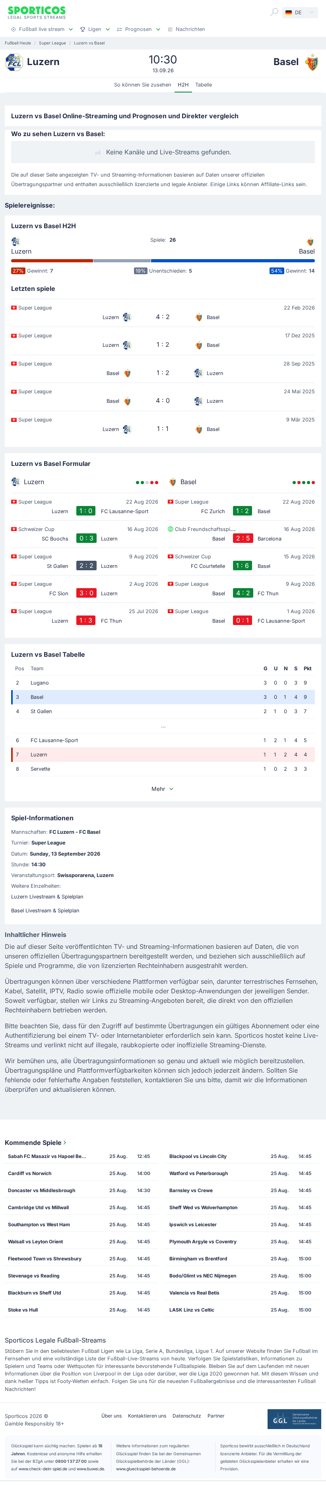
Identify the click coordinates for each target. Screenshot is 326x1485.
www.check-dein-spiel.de (43, 1468)
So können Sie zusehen (142, 85)
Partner (216, 1416)
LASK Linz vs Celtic (191, 1310)
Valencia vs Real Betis (194, 1293)
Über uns (111, 1416)
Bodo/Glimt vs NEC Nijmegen (202, 1276)
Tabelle (203, 85)
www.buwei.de (90, 1468)
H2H (183, 85)
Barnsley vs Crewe (191, 1190)
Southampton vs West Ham (39, 1224)
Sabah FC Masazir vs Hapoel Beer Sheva (50, 1156)
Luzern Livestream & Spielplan (47, 897)
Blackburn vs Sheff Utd (34, 1293)
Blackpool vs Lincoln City (198, 1156)
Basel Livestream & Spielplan (45, 911)
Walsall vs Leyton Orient (35, 1242)
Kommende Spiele (33, 1142)
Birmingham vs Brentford (198, 1259)
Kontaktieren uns (147, 1416)
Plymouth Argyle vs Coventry (203, 1242)
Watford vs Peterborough (198, 1173)
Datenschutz (187, 1416)
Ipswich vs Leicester (193, 1224)
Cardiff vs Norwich (29, 1173)
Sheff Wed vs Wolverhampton (203, 1207)
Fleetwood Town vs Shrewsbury (45, 1259)
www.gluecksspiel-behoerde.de (146, 1468)
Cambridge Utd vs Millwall (38, 1207)
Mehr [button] (158, 788)
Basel (307, 251)
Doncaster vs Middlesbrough (41, 1190)
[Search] (274, 12)
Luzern (21, 251)
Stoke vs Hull (23, 1310)
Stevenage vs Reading (34, 1276)
